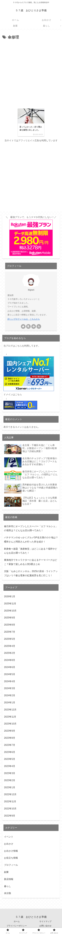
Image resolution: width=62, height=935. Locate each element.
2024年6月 (9, 667)
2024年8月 (9, 660)
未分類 (7, 893)
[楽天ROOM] (28, 326)
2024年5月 (9, 674)
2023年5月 (9, 759)
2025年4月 (9, 646)
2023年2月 (9, 780)
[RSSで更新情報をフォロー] (38, 326)
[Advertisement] (31, 73)
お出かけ (8, 844)
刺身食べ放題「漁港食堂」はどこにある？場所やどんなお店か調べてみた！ (30, 551)
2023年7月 (9, 745)
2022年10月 (10, 808)
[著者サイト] (23, 326)
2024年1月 (9, 702)
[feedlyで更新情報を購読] (33, 326)
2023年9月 (9, 731)
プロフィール (11, 865)
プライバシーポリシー (17, 926)
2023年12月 (10, 709)
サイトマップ (45, 921)
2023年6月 (9, 752)
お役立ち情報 (11, 858)
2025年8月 (9, 624)
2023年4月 (9, 766)
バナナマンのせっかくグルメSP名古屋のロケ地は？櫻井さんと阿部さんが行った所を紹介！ (31, 539)
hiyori (31, 290)
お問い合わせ (45, 926)
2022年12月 (10, 794)
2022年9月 (9, 815)
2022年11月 (10, 801)
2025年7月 (9, 632)
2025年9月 (9, 617)
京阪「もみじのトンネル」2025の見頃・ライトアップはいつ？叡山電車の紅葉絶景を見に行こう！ (31, 573)
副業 (6, 872)
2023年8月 (9, 738)
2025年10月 (10, 610)
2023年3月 (9, 773)
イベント (8, 836)
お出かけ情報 (11, 851)
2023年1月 (9, 787)
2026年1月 (9, 596)
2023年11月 (10, 716)
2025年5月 (9, 639)
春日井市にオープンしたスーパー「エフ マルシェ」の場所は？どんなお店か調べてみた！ (31, 528)
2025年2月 (9, 653)
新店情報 (8, 879)
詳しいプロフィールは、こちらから (23, 319)
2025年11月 (10, 603)
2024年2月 (9, 695)
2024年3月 (9, 688)
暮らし (7, 886)
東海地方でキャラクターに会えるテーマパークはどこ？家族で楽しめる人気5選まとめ (30, 562)
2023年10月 (10, 723)
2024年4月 (9, 681)
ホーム (17, 921)
